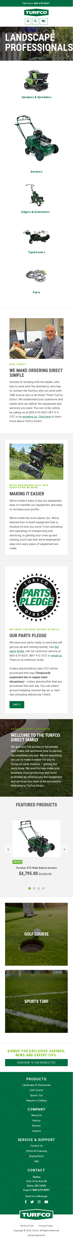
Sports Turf (36, 1095)
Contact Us (36, 1145)
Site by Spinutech (36, 1235)
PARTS (17, 704)
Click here (44, 416)
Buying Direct (36, 1156)
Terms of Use (27, 1225)
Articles (36, 1125)
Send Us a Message (36, 1196)
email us (56, 655)
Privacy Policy (46, 1225)
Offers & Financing (36, 1151)
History (36, 1120)
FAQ (36, 1161)
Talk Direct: (35, 3)
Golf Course (36, 1090)
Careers (36, 1130)
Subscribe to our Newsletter (36, 1062)
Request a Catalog (36, 1100)
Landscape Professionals (36, 1085)
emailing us (30, 416)
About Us (36, 1115)
